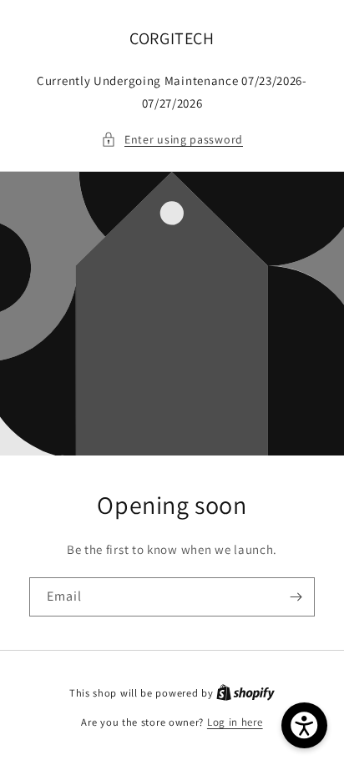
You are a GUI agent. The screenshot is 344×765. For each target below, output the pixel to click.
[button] (172, 139)
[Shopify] (245, 693)
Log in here (235, 722)
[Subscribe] (295, 597)
